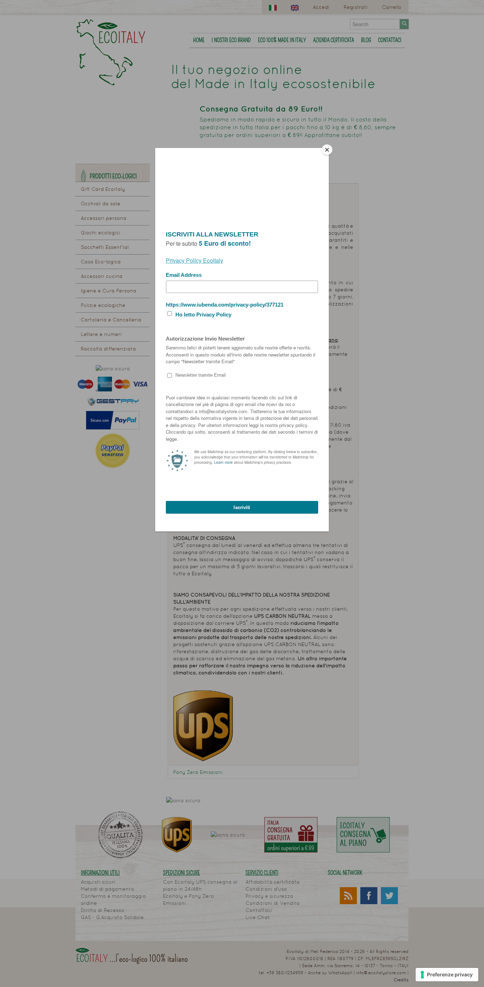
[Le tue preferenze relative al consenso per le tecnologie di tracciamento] (447, 974)
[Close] (327, 149)
